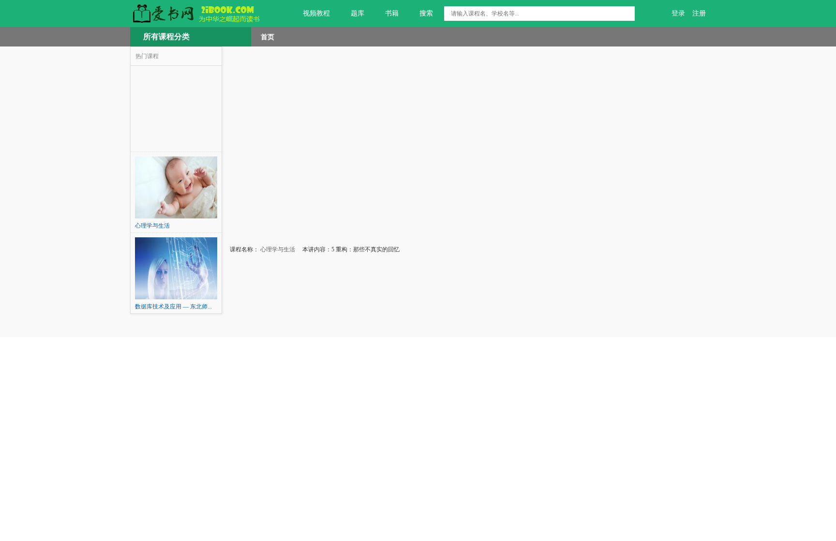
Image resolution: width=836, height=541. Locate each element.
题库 (357, 13)
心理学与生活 (277, 249)
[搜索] (627, 13)
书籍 (392, 13)
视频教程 (316, 13)
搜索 (426, 13)
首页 (267, 37)
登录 (678, 13)
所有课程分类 (166, 36)
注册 (699, 13)
